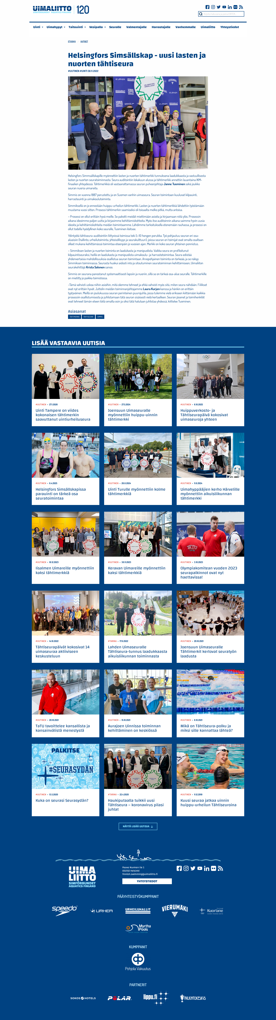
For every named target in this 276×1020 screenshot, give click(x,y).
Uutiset (84, 41)
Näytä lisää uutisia (136, 826)
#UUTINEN (73, 71)
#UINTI (83, 71)
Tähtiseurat (88, 317)
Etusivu (72, 41)
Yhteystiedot (147, 881)
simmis (100, 317)
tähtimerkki (75, 317)
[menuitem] (37, 27)
